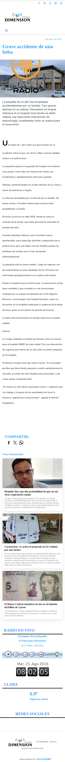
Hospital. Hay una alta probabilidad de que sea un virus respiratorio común (31, 493)
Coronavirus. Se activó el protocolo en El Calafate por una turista (31, 548)
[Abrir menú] (6, 30)
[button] (39, 3)
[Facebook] (50, 3)
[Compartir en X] (15, 442)
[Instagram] (55, 3)
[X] (44, 3)
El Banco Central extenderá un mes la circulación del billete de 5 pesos (30, 606)
